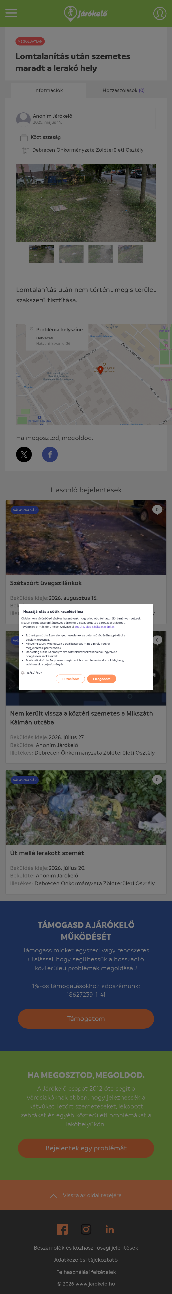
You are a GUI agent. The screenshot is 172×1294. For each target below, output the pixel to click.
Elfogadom (101, 679)
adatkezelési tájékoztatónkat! (95, 626)
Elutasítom (70, 679)
